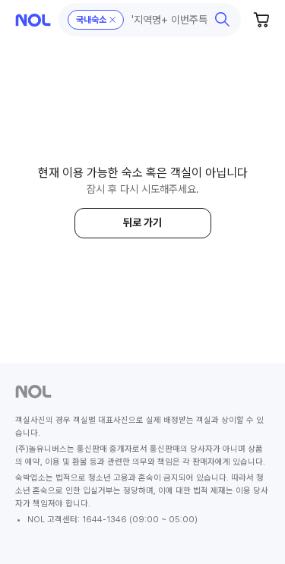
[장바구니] (262, 20)
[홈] (33, 20)
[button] (150, 19)
